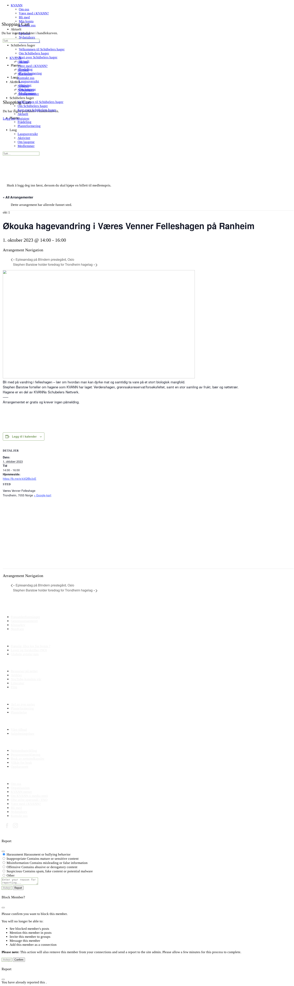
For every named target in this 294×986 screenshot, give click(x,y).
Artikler (16, 675)
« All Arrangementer (18, 197)
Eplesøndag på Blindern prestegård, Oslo (43, 259)
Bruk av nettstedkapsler (27, 759)
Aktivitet (24, 138)
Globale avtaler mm (25, 654)
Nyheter (23, 86)
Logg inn (9, 118)
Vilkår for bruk (21, 763)
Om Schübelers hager (33, 106)
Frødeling (24, 122)
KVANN (15, 58)
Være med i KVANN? (33, 66)
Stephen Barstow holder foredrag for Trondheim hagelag (54, 264)
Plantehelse (19, 712)
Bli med (23, 70)
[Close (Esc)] (3, 851)
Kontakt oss (26, 78)
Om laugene (26, 142)
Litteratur (17, 683)
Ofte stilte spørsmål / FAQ (29, 800)
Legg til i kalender (24, 436)
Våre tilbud (19, 729)
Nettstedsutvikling (24, 751)
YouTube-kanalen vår (26, 679)
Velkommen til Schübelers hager (40, 102)
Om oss (23, 62)
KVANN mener (21, 792)
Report (18, 887)
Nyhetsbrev (26, 90)
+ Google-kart (42, 495)
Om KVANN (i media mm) (29, 796)
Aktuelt (23, 114)
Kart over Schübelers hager (37, 110)
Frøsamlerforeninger (25, 617)
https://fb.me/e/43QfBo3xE (19, 479)
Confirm (18, 959)
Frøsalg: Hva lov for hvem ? (30, 646)
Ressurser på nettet (24, 671)
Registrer (22, 118)
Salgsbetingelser (22, 733)
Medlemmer (26, 146)
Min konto (25, 74)
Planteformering (29, 126)
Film (14, 687)
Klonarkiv (18, 625)
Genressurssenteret (24, 621)
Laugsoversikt (28, 134)
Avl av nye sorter (23, 704)
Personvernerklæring (25, 755)
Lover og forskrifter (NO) (29, 650)
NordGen (17, 629)
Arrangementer (28, 94)
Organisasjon (20, 788)
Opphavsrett (19, 767)
